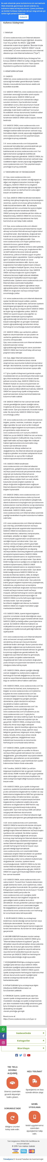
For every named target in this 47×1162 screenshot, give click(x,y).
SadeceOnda (23, 1033)
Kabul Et (23, 17)
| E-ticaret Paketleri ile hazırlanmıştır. (23, 1159)
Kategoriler (23, 1040)
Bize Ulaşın (23, 1048)
